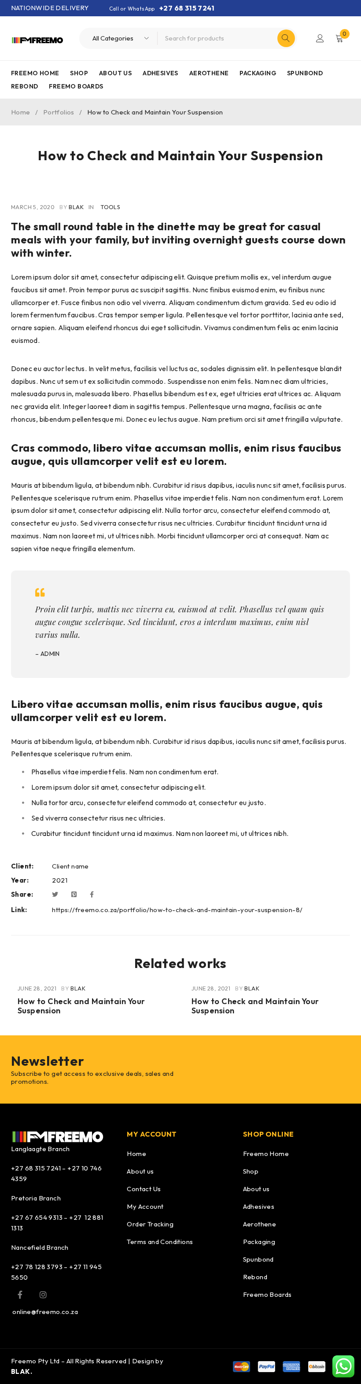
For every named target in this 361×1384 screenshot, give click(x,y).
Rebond (255, 1277)
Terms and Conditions (160, 1241)
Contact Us (144, 1189)
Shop (251, 1171)
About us (140, 1171)
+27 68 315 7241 (186, 8)
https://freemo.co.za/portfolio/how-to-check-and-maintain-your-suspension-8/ (177, 909)
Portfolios (58, 112)
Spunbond (258, 1259)
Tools (110, 206)
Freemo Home (266, 1153)
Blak (76, 206)
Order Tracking (150, 1224)
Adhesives (259, 1206)
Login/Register (320, 38)
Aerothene (259, 1224)
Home (20, 112)
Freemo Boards (267, 1294)
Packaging (259, 1241)
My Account (145, 1206)
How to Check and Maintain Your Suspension (81, 1006)
